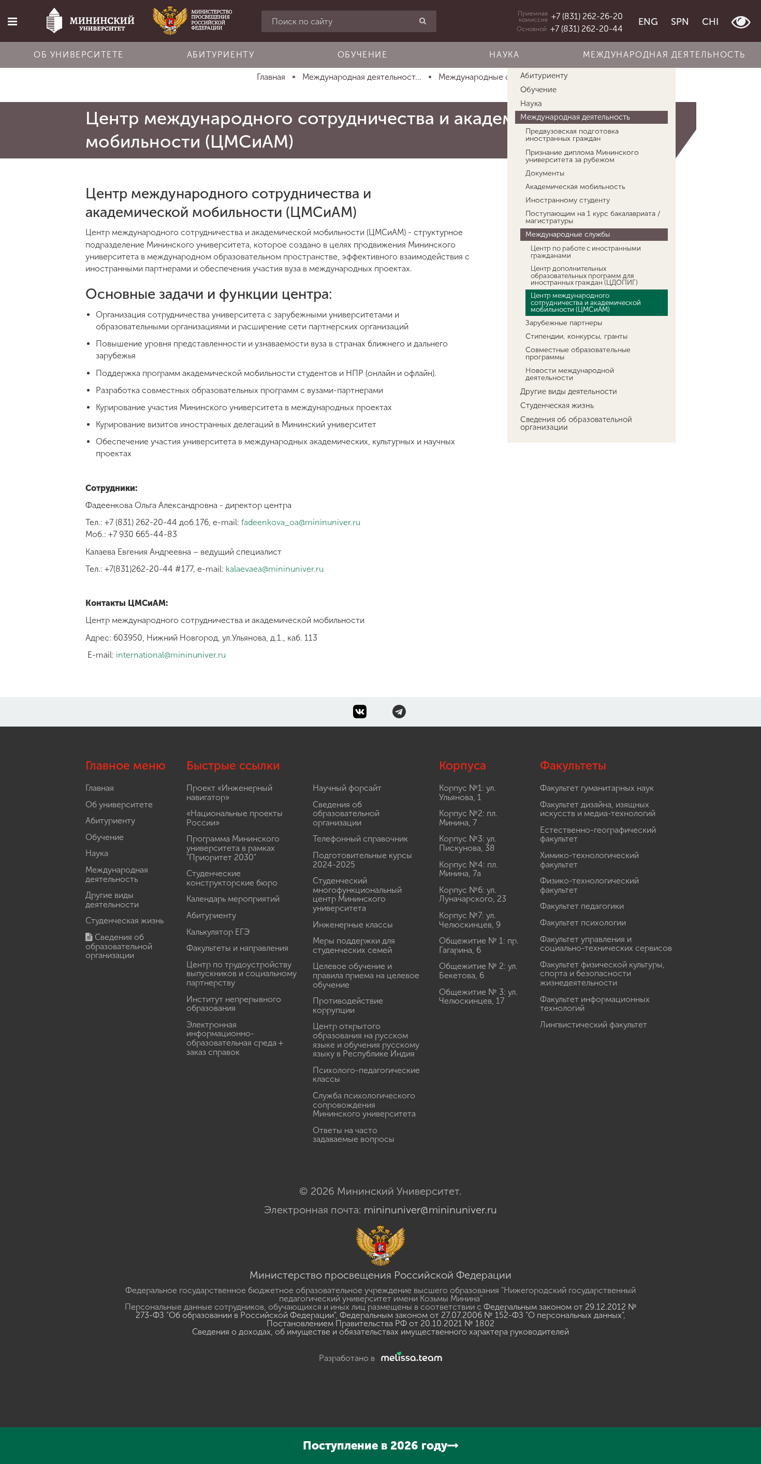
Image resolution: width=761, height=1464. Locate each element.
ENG (648, 21)
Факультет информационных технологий (595, 1003)
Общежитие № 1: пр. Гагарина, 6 (479, 945)
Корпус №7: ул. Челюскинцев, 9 (470, 920)
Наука (504, 55)
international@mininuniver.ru (171, 655)
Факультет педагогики (582, 906)
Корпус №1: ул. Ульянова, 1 (467, 792)
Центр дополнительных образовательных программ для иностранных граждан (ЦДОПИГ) (584, 275)
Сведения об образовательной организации (576, 423)
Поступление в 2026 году (375, 1446)
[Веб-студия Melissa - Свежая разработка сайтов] (409, 1358)
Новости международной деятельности (569, 374)
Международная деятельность (664, 55)
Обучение (363, 55)
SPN (680, 21)
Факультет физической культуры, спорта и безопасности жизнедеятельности (602, 974)
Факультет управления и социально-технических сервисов (606, 943)
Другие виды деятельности (568, 391)
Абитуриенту (221, 55)
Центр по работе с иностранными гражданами (586, 251)
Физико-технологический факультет (589, 885)
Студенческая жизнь (557, 405)
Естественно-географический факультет (598, 834)
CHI (710, 21)
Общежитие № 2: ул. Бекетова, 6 (478, 970)
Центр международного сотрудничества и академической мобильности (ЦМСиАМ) (586, 302)
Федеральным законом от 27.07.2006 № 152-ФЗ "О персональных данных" (481, 1315)
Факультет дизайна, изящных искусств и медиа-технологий (597, 809)
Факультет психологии (583, 922)
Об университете (79, 55)
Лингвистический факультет (593, 1025)
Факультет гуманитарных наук (597, 788)
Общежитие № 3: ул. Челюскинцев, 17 (478, 996)
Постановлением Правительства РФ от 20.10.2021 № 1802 (380, 1323)
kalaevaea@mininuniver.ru (275, 569)
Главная (99, 788)
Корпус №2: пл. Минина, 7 (468, 818)
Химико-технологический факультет (589, 859)
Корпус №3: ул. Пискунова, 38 (467, 843)
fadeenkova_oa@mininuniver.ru (300, 522)
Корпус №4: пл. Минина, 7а (468, 869)
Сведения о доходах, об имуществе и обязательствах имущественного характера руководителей (380, 1332)
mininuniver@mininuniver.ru (430, 1210)
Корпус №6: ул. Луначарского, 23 (472, 894)
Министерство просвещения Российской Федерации (380, 1275)
